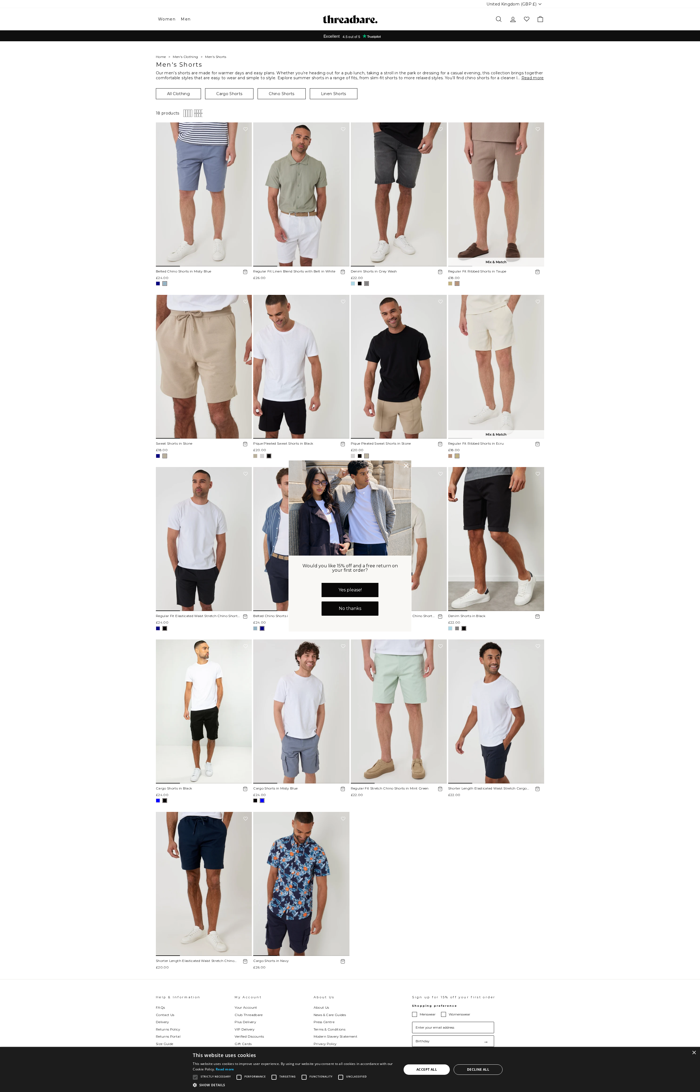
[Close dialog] (406, 465)
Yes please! (350, 589)
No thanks (350, 608)
